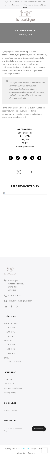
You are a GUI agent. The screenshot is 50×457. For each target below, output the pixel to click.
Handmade (27, 133)
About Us (8, 379)
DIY (19, 133)
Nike (22, 139)
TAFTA (6, 358)
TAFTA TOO (9, 341)
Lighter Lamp (25, 244)
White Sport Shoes (25, 215)
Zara (27, 139)
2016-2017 (11, 332)
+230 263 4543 (14, 295)
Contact (31, 453)
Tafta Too (20, 189)
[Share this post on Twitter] (18, 158)
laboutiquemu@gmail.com (20, 301)
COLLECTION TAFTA (15, 361)
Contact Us (9, 383)
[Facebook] (6, 306)
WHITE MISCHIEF (10, 323)
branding (20, 146)
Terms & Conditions (13, 388)
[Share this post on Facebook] (11, 158)
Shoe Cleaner (25, 186)
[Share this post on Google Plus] (25, 158)
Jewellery (27, 247)
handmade (29, 146)
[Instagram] (17, 306)
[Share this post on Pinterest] (32, 158)
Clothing (29, 218)
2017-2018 (11, 327)
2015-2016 (11, 336)
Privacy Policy (10, 392)
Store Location (10, 410)
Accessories (19, 218)
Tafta (13, 189)
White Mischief (32, 189)
